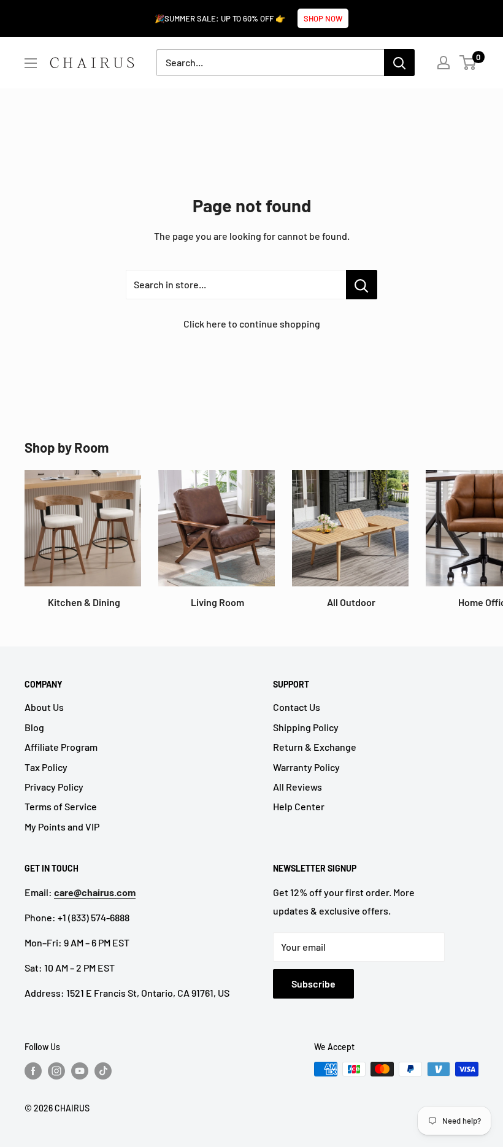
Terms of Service (61, 806)
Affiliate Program (61, 747)
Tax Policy (46, 767)
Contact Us (296, 707)
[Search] (399, 62)
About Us (44, 707)
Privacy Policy (54, 786)
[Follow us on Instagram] (56, 1070)
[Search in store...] (361, 284)
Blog (34, 727)
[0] (468, 62)
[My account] (443, 62)
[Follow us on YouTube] (79, 1070)
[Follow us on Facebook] (33, 1070)
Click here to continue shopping (251, 323)
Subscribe (313, 983)
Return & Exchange (314, 747)
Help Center (298, 806)
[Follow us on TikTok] (103, 1070)
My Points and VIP (62, 826)
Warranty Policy (306, 767)
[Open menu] (31, 63)
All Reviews (297, 786)
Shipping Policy (306, 727)
